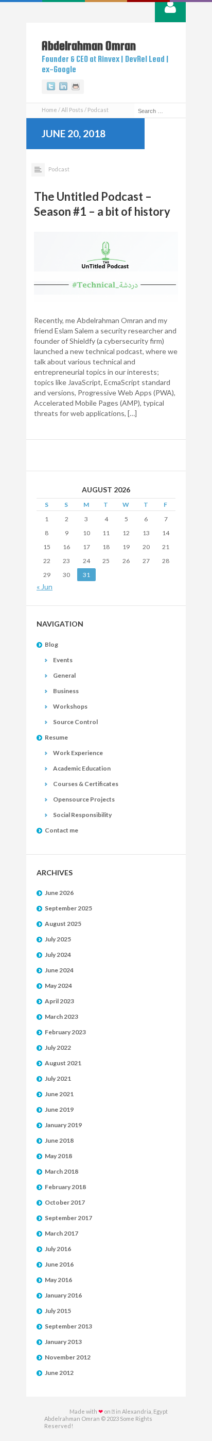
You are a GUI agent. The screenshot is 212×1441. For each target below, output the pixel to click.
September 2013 (68, 1326)
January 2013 (63, 1342)
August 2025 (63, 923)
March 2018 (61, 1171)
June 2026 (59, 892)
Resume (56, 737)
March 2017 (61, 1233)
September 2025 (68, 908)
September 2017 (68, 1218)
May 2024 (58, 985)
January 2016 (63, 1295)
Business (66, 691)
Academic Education (82, 768)
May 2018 (58, 1156)
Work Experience (78, 753)
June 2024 (59, 970)
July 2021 (58, 1078)
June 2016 (59, 1264)
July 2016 (58, 1249)
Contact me (61, 830)
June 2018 (59, 1140)
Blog (51, 644)
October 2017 (65, 1202)
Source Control (75, 722)
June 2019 (59, 1109)
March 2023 (61, 1016)
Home (49, 109)
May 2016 (58, 1280)
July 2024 (58, 954)
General (64, 675)
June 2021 (59, 1094)
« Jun (44, 586)
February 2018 (65, 1187)
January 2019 (63, 1125)
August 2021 (63, 1063)
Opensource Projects (84, 799)
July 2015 (58, 1311)
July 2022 (58, 1047)
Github (75, 86)
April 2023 (59, 1001)
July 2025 (58, 939)
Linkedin (63, 86)
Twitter (51, 86)
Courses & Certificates (85, 784)
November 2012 (68, 1357)
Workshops (70, 706)
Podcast (58, 169)
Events (63, 660)
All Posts (72, 109)
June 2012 (59, 1372)
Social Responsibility (82, 815)
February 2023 (65, 1032)
